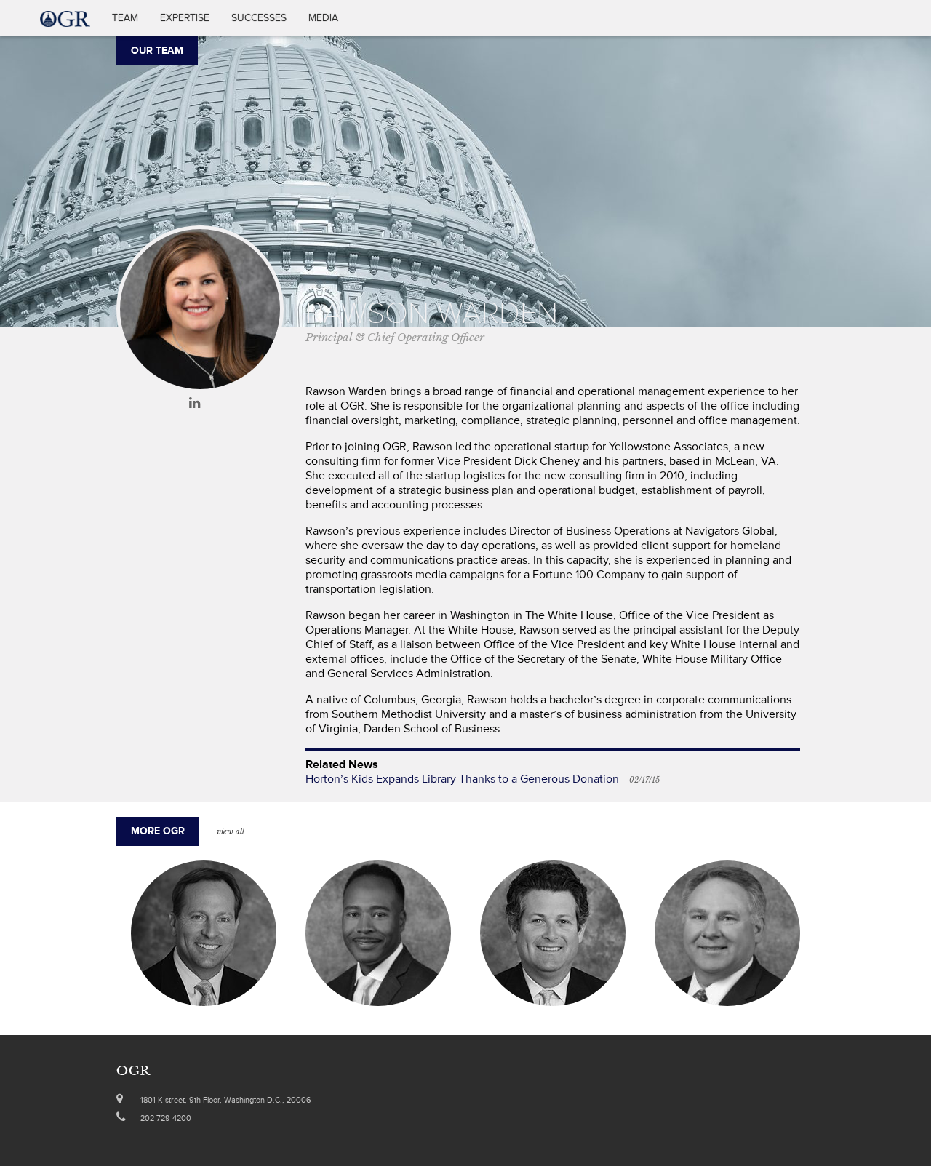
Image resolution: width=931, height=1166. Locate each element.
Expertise (184, 18)
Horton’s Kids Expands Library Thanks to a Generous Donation (462, 779)
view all (230, 831)
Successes (259, 18)
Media (323, 18)
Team (125, 18)
